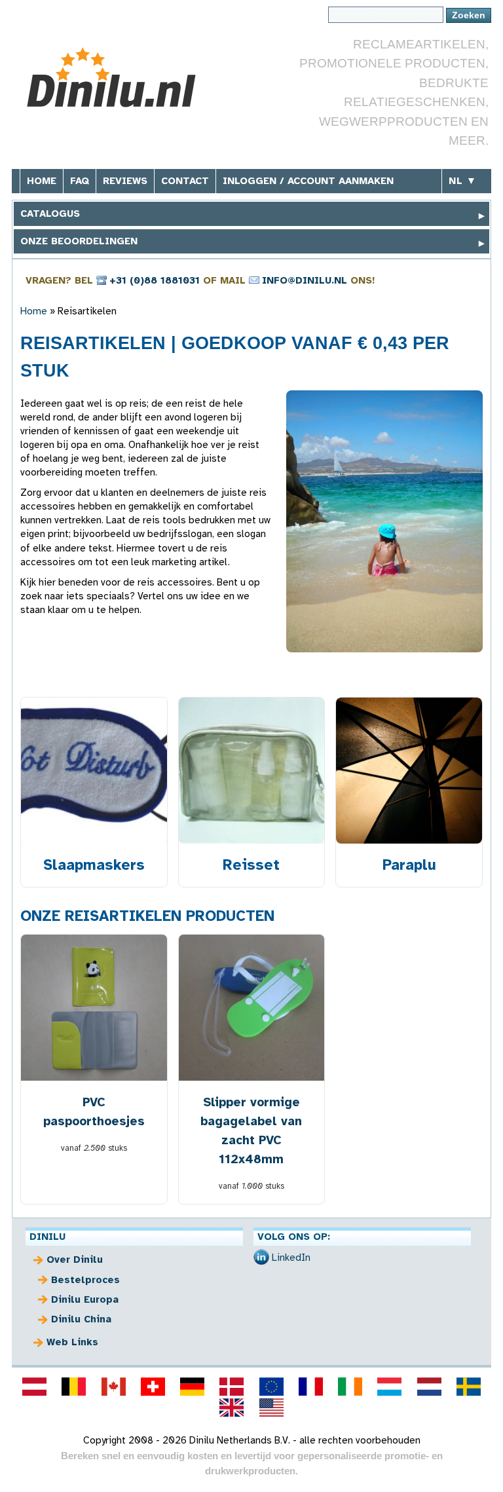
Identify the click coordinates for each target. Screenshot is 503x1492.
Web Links (72, 1342)
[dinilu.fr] (310, 1386)
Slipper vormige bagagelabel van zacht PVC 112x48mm (251, 1130)
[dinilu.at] (34, 1386)
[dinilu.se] (468, 1386)
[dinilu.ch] (152, 1386)
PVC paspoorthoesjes (94, 1111)
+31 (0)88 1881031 (154, 280)
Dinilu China (81, 1319)
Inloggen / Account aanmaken (308, 181)
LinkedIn (291, 1257)
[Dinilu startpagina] (118, 78)
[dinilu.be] (74, 1386)
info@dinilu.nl (304, 280)
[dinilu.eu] (271, 1386)
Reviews (125, 181)
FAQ (79, 181)
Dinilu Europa (85, 1299)
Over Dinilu (75, 1259)
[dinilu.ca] (113, 1386)
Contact (185, 181)
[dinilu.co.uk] (232, 1407)
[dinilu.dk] (232, 1386)
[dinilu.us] (271, 1407)
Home (41, 181)
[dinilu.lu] (389, 1386)
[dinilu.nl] (429, 1386)
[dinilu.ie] (350, 1386)
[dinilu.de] (192, 1386)
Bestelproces (85, 1280)
